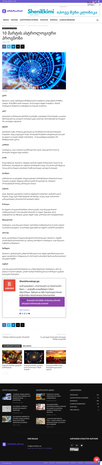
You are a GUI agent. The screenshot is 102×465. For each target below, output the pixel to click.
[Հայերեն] (88, 2)
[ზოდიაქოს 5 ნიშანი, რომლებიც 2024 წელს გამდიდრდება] (40, 397)
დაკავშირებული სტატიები (11, 346)
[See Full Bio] (30, 309)
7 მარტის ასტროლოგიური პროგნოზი (15, 337)
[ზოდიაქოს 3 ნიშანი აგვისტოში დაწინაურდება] (12, 357)
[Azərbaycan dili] (90, 2)
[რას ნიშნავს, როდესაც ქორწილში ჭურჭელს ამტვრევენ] (6, 409)
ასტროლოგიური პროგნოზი (17, 25)
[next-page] (6, 373)
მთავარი (4, 25)
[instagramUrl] (24, 314)
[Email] (18, 47)
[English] (92, 2)
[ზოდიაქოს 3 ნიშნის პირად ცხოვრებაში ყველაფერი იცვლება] (56, 357)
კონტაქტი (48, 448)
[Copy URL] (23, 47)
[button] (97, 20)
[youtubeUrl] (29, 314)
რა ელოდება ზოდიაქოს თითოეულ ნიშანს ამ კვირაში (53, 338)
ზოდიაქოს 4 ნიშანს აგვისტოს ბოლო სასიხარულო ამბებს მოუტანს (33, 367)
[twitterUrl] (22, 314)
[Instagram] (96, 1)
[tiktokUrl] (27, 314)
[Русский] (95, 2)
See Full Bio (24, 310)
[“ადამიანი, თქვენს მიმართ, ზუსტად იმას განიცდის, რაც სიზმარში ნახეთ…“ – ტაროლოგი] (6, 397)
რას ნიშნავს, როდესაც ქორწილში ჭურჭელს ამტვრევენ (20, 408)
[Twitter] (9, 47)
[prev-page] (3, 373)
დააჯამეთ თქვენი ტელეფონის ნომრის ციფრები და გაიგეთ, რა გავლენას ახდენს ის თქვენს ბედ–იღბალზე (56, 408)
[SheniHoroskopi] (12, 11)
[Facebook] (93, 1)
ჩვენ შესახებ (32, 448)
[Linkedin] (13, 47)
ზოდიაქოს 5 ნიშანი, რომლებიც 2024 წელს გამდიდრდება (54, 396)
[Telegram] (99, 1)
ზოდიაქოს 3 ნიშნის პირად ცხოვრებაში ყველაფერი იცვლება (54, 367)
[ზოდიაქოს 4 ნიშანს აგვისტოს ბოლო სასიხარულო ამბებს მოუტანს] (34, 357)
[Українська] (97, 2)
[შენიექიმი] (97, 460)
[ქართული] (93, 2)
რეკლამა (41, 448)
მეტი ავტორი (27, 346)
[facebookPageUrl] (20, 314)
